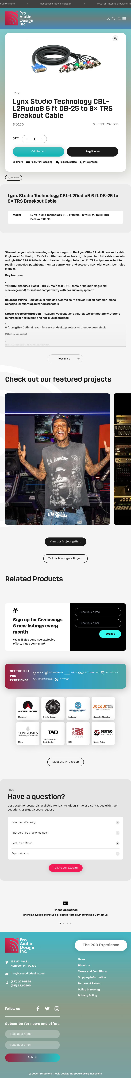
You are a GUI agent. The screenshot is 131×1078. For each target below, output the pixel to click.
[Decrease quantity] (26, 139)
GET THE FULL (20, 676)
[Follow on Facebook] (38, 1009)
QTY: (16, 138)
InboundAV (95, 1074)
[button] (57, 459)
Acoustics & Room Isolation (44, 4)
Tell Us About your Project (65, 558)
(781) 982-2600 (21, 985)
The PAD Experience (101, 945)
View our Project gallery (65, 541)
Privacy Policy (87, 995)
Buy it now (92, 151)
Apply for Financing (41, 162)
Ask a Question (68, 162)
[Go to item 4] (70, 923)
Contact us (101, 915)
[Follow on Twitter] (47, 1009)
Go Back (15, 178)
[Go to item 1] (60, 923)
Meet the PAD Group (65, 762)
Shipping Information (92, 977)
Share (19, 162)
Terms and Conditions (92, 971)
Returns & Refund (89, 983)
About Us (84, 965)
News (81, 959)
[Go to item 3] (67, 923)
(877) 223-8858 (21, 981)
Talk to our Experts (65, 868)
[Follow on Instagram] (57, 1009)
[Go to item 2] (63, 923)
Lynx (16, 93)
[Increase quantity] (42, 139)
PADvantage (90, 162)
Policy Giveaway (89, 989)
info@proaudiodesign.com (28, 973)
